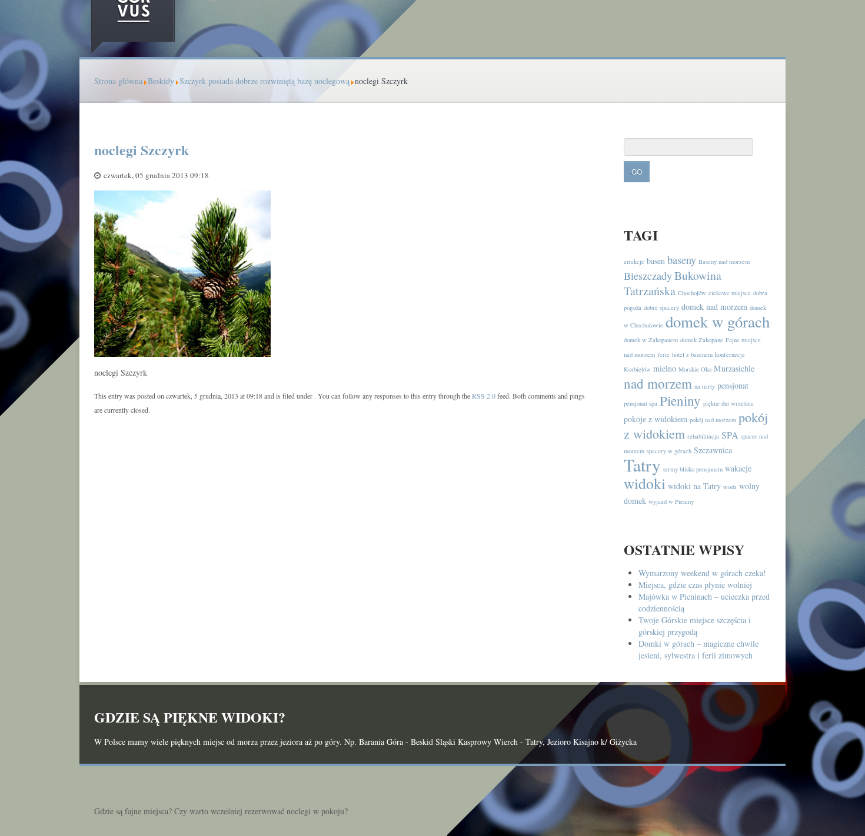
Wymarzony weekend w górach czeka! (702, 572)
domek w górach (718, 321)
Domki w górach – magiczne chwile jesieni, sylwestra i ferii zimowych (698, 649)
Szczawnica (713, 450)
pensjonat (732, 385)
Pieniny (680, 400)
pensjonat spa (640, 403)
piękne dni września (728, 403)
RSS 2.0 (483, 395)
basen (656, 260)
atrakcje (634, 262)
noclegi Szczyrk (141, 149)
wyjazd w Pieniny (671, 501)
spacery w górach (669, 451)
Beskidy (161, 80)
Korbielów (637, 369)
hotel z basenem (692, 354)
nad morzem (658, 383)
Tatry (642, 464)
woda (730, 487)
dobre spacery (661, 307)
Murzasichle (734, 368)
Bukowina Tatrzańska (672, 283)
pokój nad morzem (713, 420)
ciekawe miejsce (729, 293)
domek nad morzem (714, 306)
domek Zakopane (701, 340)
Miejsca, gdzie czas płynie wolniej (695, 584)
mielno (664, 368)
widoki (645, 483)
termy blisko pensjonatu (693, 469)
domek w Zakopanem (651, 340)
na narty (704, 386)
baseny (681, 260)
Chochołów (692, 293)
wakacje (738, 468)
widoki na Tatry (694, 485)
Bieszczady (648, 276)
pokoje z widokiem (655, 418)
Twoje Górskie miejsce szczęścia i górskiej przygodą (694, 625)
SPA (729, 435)
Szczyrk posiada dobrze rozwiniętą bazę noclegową (264, 80)
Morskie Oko (694, 369)
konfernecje (730, 354)
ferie (663, 354)
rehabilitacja (703, 436)
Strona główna (118, 80)
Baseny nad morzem (724, 262)
